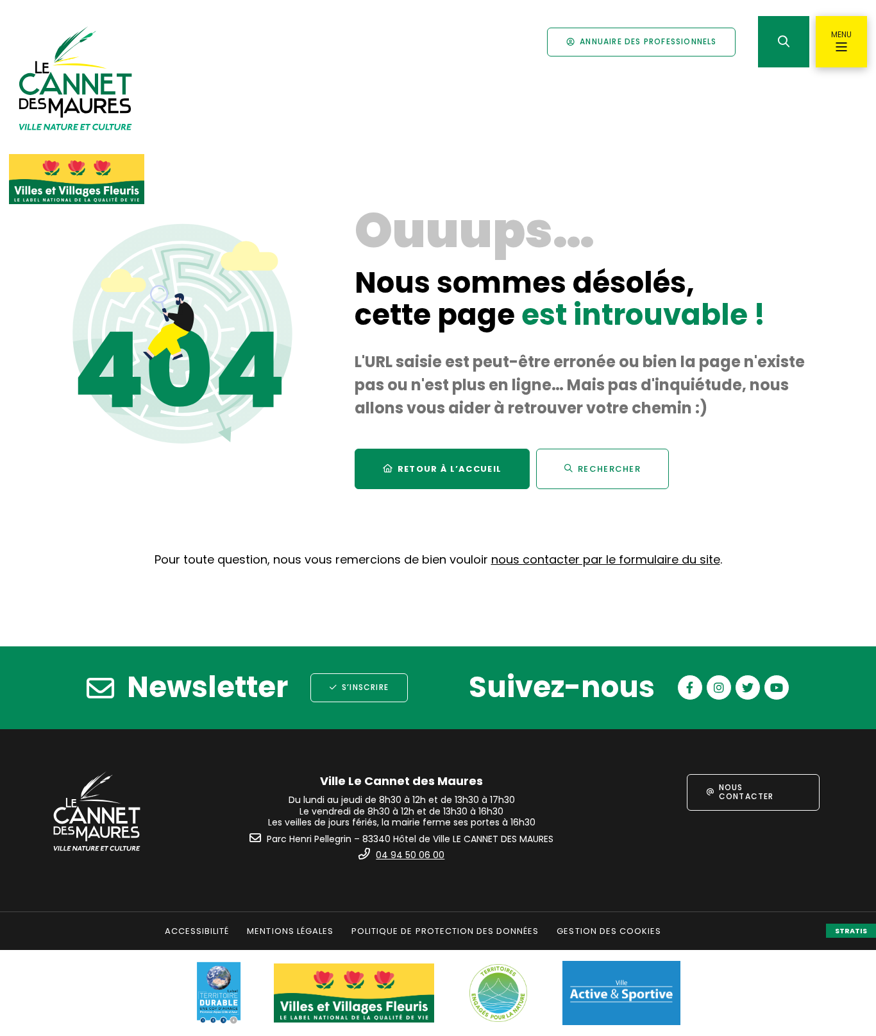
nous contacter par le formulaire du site (605, 559)
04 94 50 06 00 (410, 855)
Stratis (851, 931)
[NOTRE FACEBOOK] (690, 687)
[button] (783, 41)
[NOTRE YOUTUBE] (776, 687)
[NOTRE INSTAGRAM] (719, 687)
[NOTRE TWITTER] (748, 687)
